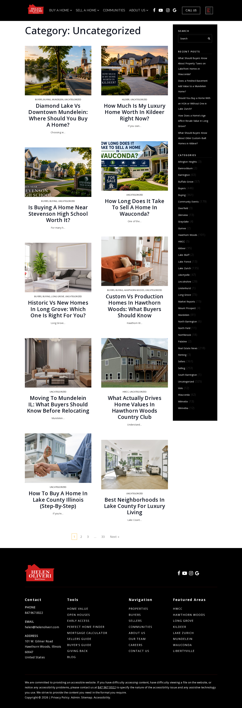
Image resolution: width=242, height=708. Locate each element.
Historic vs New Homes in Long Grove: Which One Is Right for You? (58, 309)
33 (103, 537)
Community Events (188, 201)
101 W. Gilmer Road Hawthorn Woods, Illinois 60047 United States (43, 649)
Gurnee (182, 228)
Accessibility (102, 697)
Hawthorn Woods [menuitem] (189, 615)
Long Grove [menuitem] (183, 621)
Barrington (184, 174)
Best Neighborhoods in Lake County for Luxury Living (134, 506)
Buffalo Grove (186, 181)
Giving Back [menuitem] (77, 651)
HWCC (126, 391)
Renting (182, 354)
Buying (47, 99)
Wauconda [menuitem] (182, 645)
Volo (180, 388)
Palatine (182, 341)
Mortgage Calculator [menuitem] (87, 633)
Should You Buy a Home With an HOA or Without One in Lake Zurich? (194, 103)
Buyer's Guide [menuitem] (79, 645)
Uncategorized (72, 99)
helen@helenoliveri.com (42, 627)
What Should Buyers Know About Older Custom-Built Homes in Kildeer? (192, 138)
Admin (75, 697)
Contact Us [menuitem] (139, 651)
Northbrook (184, 334)
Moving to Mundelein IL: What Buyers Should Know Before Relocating (58, 404)
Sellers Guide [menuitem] (79, 639)
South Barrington (187, 374)
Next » (114, 537)
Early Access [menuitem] (78, 621)
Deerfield (183, 208)
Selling (181, 368)
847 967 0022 (107, 687)
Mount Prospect (187, 308)
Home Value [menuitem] (77, 609)
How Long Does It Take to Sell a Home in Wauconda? (134, 207)
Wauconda (184, 394)
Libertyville (184, 274)
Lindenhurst (184, 288)
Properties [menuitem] (138, 609)
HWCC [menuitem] (177, 609)
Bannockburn (185, 168)
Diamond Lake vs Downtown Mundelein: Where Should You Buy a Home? (58, 115)
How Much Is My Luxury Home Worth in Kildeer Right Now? (134, 112)
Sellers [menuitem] (135, 621)
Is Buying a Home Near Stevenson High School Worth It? (58, 213)
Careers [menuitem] (136, 645)
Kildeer (125, 99)
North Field (184, 328)
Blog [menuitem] (71, 657)
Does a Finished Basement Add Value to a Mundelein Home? (193, 86)
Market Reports (186, 301)
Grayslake (183, 221)
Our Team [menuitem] (137, 639)
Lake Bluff (183, 254)
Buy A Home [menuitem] (59, 10)
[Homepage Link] (35, 9)
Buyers (38, 99)
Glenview (183, 215)
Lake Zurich (184, 268)
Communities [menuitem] (114, 10)
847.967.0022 (34, 613)
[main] (121, 274)
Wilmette (183, 401)
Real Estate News (187, 348)
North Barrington (187, 321)
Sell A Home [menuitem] (86, 10)
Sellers (181, 361)
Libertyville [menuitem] (184, 651)
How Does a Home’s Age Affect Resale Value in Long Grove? (193, 121)
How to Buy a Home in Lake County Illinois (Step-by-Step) (58, 499)
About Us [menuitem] (137, 633)
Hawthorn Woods (134, 290)
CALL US (191, 10)
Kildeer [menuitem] (179, 627)
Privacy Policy (60, 697)
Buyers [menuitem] (135, 615)
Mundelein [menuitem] (183, 639)
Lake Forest (184, 261)
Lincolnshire (184, 281)
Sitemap (86, 697)
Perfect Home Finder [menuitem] (86, 627)
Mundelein (57, 99)
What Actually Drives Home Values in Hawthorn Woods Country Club (134, 407)
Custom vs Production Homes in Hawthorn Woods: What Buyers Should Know (134, 306)
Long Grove (57, 296)
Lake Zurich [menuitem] (183, 633)
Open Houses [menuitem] (78, 615)
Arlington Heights (187, 161)
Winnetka (183, 408)
